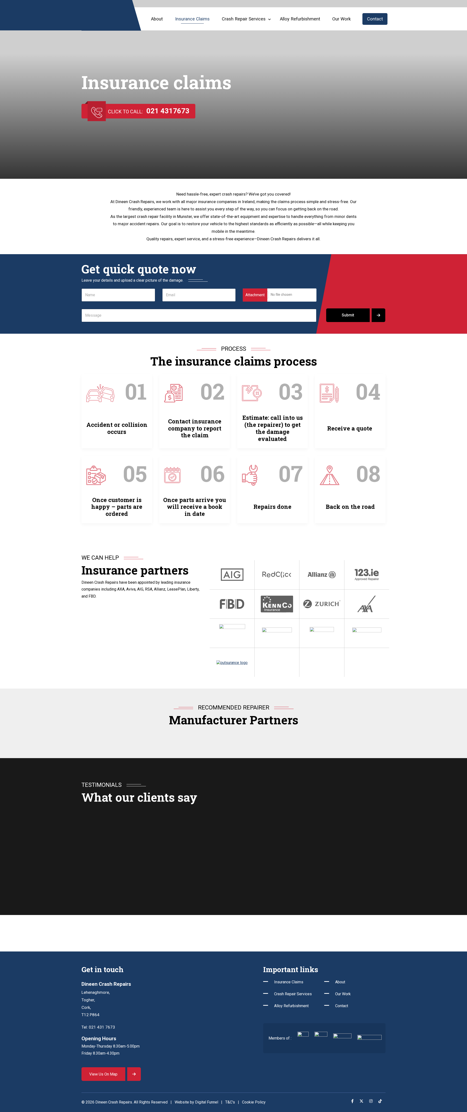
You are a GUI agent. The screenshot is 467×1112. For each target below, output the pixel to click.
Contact (375, 18)
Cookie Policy (254, 1102)
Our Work (341, 18)
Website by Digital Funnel (196, 1102)
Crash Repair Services (293, 994)
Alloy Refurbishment (300, 18)
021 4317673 (167, 111)
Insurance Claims (192, 18)
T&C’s (230, 1102)
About (157, 18)
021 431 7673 (102, 1027)
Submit (348, 315)
